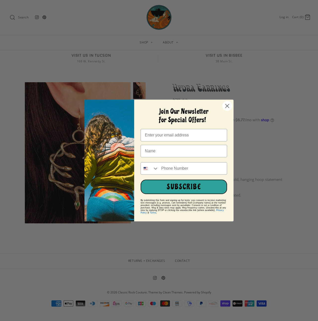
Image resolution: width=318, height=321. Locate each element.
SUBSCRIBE (184, 186)
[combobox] (150, 168)
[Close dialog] (227, 106)
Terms (153, 212)
